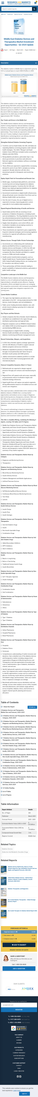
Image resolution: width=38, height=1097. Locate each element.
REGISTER (19, 1010)
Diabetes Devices (7, 849)
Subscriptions (19, 1058)
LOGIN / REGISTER (19, 1071)
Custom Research (19, 1055)
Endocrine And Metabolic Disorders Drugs (15, 852)
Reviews (18, 1043)
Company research (19, 1052)
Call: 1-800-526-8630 (19, 964)
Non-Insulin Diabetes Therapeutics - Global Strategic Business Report (22, 900)
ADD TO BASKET (19, 945)
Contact (19, 1065)
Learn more (16, 1090)
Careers (19, 1040)
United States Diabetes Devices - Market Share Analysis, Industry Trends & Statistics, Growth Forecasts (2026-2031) (20, 879)
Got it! (24, 1094)
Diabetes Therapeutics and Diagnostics (18, 888)
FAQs (19, 1068)
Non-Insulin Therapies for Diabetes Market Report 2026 (22, 910)
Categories (19, 1050)
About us (19, 1037)
